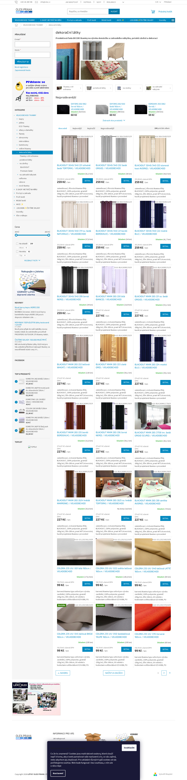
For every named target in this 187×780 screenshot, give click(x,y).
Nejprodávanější (107, 128)
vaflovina (22, 178)
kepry (21, 119)
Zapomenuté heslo (22, 70)
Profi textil (20, 197)
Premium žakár (26, 171)
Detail (88, 180)
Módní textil (21, 200)
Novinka (24, 251)
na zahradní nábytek (28, 174)
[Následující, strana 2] (164, 672)
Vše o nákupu (21, 215)
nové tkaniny (24, 185)
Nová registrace (21, 67)
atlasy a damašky (26, 130)
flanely (21, 134)
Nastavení (58, 773)
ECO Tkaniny (24, 126)
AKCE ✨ (19, 204)
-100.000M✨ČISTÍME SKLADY (28, 208)
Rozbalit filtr (31, 260)
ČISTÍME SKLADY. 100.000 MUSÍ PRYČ (31, 340)
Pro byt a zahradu (23, 193)
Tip (22, 255)
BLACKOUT (24, 167)
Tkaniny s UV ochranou (29, 156)
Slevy (99, 2)
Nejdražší (91, 128)
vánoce (22, 182)
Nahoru (64, 673)
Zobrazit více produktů (112, 120)
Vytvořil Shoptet (165, 774)
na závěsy (24, 163)
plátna (21, 122)
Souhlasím (129, 747)
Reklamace (111, 2)
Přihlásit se (23, 62)
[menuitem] (25, 20)
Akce (23, 247)
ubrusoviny (23, 137)
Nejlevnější (77, 128)
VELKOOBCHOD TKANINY (26, 115)
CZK (157, 2)
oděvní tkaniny (25, 148)
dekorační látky (25, 152)
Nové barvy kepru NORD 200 (27, 307)
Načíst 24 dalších (113, 673)
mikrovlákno (24, 141)
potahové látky (26, 160)
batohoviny (23, 145)
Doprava (87, 2)
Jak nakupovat (71, 2)
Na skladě (26, 243)
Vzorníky (19, 211)
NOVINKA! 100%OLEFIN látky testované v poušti (32, 323)
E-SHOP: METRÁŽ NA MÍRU (26, 189)
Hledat (114, 11)
